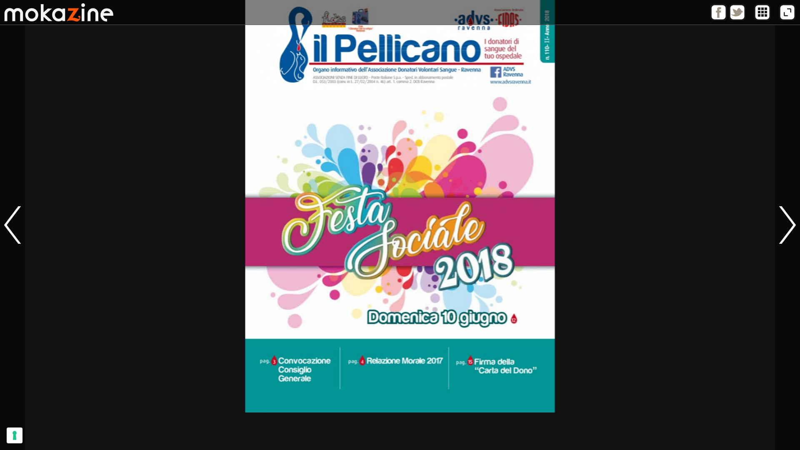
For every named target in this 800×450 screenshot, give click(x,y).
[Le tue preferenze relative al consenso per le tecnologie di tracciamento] (14, 435)
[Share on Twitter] (737, 18)
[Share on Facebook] (718, 18)
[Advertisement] (400, 431)
